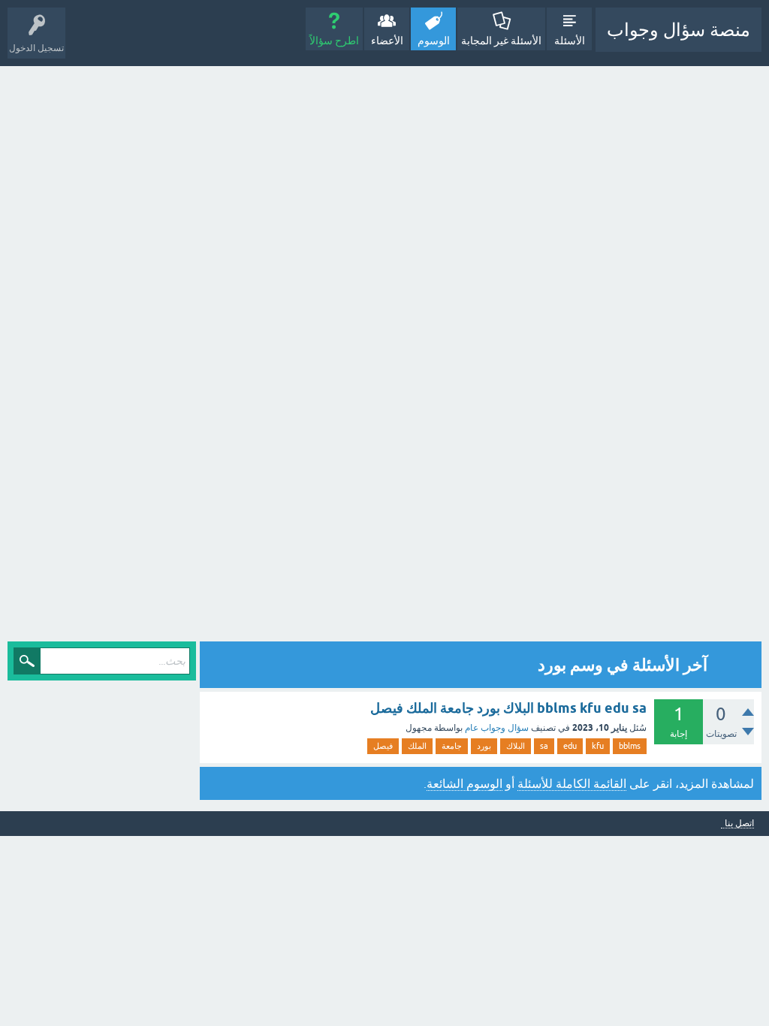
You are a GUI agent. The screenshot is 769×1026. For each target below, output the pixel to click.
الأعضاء (387, 41)
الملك (417, 745)
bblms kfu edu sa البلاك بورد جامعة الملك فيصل (508, 708)
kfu (598, 745)
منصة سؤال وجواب (678, 30)
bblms (630, 745)
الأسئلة (569, 41)
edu (570, 745)
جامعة (452, 745)
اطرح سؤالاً (334, 41)
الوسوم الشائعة (464, 783)
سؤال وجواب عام (497, 728)
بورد (484, 745)
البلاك (515, 745)
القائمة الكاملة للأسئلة (571, 783)
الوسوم (434, 41)
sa (544, 745)
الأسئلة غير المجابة (501, 41)
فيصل (383, 745)
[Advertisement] (630, 355)
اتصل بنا (739, 823)
